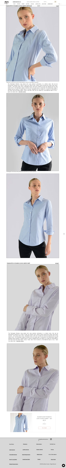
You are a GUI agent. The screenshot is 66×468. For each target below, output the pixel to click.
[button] (60, 3)
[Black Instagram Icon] (51, 439)
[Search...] (55, 1)
